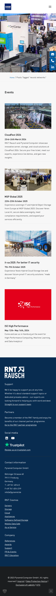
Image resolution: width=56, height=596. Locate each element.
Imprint (20, 581)
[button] (50, 6)
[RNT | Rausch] (8, 6)
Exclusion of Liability (25, 585)
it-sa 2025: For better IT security (22, 262)
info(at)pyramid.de (13, 492)
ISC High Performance (16, 326)
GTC (38, 585)
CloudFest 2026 (13, 134)
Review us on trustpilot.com (17, 449)
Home (12, 77)
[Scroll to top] (51, 590)
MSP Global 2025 (14, 196)
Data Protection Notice (36, 581)
